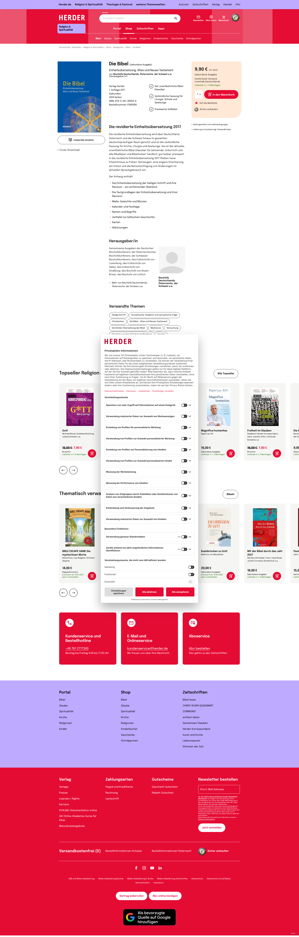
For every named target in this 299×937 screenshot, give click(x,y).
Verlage (63, 787)
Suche (105, 13)
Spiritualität (120, 39)
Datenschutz (197, 879)
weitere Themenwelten (150, 4)
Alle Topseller (226, 373)
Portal (117, 28)
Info (238, 4)
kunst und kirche (193, 735)
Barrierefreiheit (142, 883)
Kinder (63, 729)
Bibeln (230, 494)
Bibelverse (156, 328)
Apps (161, 28)
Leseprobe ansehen (84, 140)
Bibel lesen (189, 700)
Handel (227, 4)
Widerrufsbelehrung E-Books (140, 879)
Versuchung (172, 328)
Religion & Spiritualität (89, 4)
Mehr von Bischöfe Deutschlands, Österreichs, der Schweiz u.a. (129, 284)
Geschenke (177, 39)
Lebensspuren (191, 740)
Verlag (216, 4)
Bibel (98, 39)
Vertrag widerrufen (132, 896)
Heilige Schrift (119, 315)
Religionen (145, 39)
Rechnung (112, 793)
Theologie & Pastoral (119, 4)
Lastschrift (112, 798)
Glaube (108, 39)
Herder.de (65, 4)
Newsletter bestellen (218, 780)
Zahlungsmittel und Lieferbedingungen (210, 125)
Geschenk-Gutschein (165, 787)
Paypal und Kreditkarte (119, 787)
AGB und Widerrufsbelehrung (82, 879)
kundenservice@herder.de (147, 648)
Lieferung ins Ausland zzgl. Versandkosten (212, 130)
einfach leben (191, 717)
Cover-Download (69, 150)
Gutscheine (162, 780)
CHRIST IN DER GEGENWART (198, 705)
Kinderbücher (161, 39)
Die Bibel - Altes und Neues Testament (148, 322)
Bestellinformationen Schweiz (124, 851)
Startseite (76, 47)
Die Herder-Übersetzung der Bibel (128, 328)
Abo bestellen (199, 648)
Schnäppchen (193, 39)
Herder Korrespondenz (196, 729)
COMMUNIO (189, 711)
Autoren (184, 4)
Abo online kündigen (165, 896)
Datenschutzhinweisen (206, 819)
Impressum (158, 883)
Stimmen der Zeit (193, 746)
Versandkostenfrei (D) (80, 851)
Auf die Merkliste (208, 103)
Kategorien (118, 47)
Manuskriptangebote (72, 826)
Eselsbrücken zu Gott (214, 551)
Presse (63, 793)
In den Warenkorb (224, 94)
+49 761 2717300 (76, 648)
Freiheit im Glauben (259, 430)
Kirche (133, 39)
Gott (65, 430)
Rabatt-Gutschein (162, 793)
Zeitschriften (200, 4)
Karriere (64, 804)
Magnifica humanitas (214, 430)
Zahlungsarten (119, 780)
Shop (129, 28)
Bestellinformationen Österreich (171, 851)
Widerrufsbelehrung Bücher (111, 879)
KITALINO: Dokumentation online (78, 810)
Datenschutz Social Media (218, 879)
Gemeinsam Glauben (195, 723)
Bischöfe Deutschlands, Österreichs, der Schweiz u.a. (142, 74)
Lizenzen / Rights (69, 798)
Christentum (118, 322)
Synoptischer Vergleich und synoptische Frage (154, 315)
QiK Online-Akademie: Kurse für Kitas (77, 818)
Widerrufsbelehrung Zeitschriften (172, 879)
